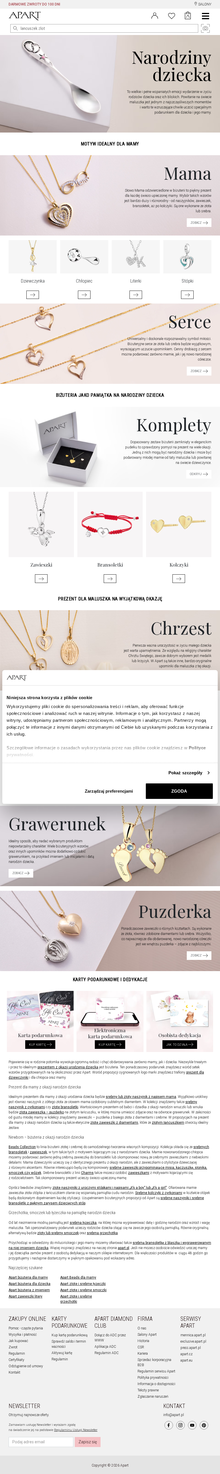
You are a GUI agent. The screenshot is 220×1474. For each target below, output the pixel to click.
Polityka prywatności (153, 1378)
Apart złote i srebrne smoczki (83, 1290)
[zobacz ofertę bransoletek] (110, 578)
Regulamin (17, 1354)
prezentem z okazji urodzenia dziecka (68, 1067)
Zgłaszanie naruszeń (153, 1397)
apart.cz (186, 1354)
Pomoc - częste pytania (26, 1328)
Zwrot (13, 1347)
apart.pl (123, 1248)
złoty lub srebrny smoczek (58, 1233)
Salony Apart (147, 1335)
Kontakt (14, 1372)
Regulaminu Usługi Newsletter (75, 1430)
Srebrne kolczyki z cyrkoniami (158, 1193)
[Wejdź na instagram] (180, 1425)
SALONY (204, 4)
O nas (142, 1328)
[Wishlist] (171, 15)
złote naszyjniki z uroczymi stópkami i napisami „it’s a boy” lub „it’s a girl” (109, 1188)
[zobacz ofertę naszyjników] (41, 578)
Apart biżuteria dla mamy (28, 1277)
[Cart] (188, 16)
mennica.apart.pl (193, 1335)
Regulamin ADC (107, 1353)
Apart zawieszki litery (25, 1296)
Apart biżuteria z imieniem (29, 1290)
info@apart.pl (173, 1415)
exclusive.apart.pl (193, 1341)
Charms (87, 1173)
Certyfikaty (16, 1360)
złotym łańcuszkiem (168, 1123)
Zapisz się (87, 1442)
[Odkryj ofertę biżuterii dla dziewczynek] (32, 295)
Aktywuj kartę (62, 1353)
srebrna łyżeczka (83, 1223)
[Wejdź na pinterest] (204, 1425)
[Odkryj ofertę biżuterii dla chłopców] (84, 295)
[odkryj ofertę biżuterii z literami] (135, 295)
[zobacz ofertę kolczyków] (178, 578)
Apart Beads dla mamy (78, 1277)
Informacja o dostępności (156, 1384)
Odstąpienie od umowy (26, 1366)
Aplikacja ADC (105, 1347)
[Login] (154, 15)
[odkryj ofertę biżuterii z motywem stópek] (187, 295)
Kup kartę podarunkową (69, 1335)
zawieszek (38, 1152)
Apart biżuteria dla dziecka (29, 1284)
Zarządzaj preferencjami (109, 790)
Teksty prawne (148, 1390)
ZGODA (179, 790)
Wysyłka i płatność (23, 1335)
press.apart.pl (190, 1348)
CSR (141, 1347)
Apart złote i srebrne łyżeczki (83, 1284)
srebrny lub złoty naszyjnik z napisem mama (141, 1097)
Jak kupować (18, 1341)
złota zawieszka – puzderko (41, 1112)
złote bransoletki (65, 1107)
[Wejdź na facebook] (168, 1425)
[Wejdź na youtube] (192, 1425)
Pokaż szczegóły (185, 772)
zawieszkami (138, 1173)
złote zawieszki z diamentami (114, 1123)
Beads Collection (22, 1147)
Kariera (143, 1354)
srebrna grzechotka (102, 1233)
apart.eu (186, 1360)
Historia (143, 1341)
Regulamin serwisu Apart (156, 1371)
